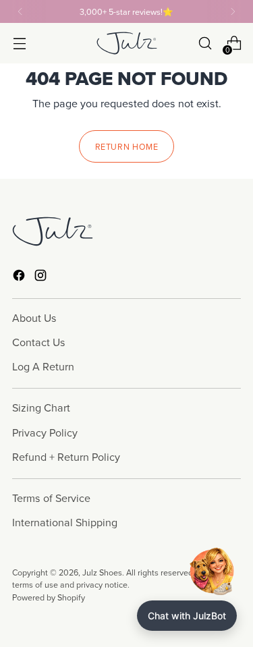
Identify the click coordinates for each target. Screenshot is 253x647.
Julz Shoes (102, 572)
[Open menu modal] (19, 43)
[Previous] (20, 11)
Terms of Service (51, 497)
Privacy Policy (45, 432)
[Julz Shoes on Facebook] (20, 277)
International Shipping (64, 522)
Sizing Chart (41, 407)
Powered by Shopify (48, 597)
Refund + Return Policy (66, 456)
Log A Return (43, 366)
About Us (34, 317)
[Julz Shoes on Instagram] (42, 277)
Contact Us (38, 342)
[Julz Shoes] (126, 43)
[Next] (233, 11)
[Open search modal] (205, 43)
